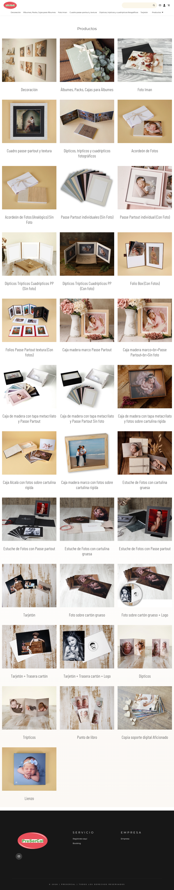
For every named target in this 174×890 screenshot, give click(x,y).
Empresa (125, 839)
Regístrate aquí (80, 839)
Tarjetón (144, 12)
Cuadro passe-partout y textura (83, 12)
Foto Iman (62, 12)
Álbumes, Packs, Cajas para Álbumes (39, 12)
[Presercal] (24, 5)
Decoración (16, 12)
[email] (19, 856)
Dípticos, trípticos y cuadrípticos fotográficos (118, 12)
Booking (77, 843)
